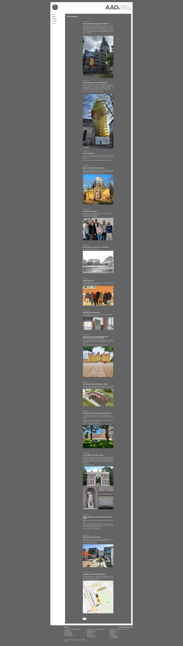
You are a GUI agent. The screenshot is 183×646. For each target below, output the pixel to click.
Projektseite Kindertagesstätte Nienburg (89, 542)
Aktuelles (54, 21)
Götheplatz (99, 528)
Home (53, 14)
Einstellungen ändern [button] (72, 639)
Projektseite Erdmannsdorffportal (88, 464)
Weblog (54, 23)
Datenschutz (122, 627)
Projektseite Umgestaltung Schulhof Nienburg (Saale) (92, 423)
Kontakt (66, 627)
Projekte (54, 18)
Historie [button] (78, 639)
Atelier (53, 16)
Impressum (130, 627)
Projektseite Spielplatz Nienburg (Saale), (90, 528)
